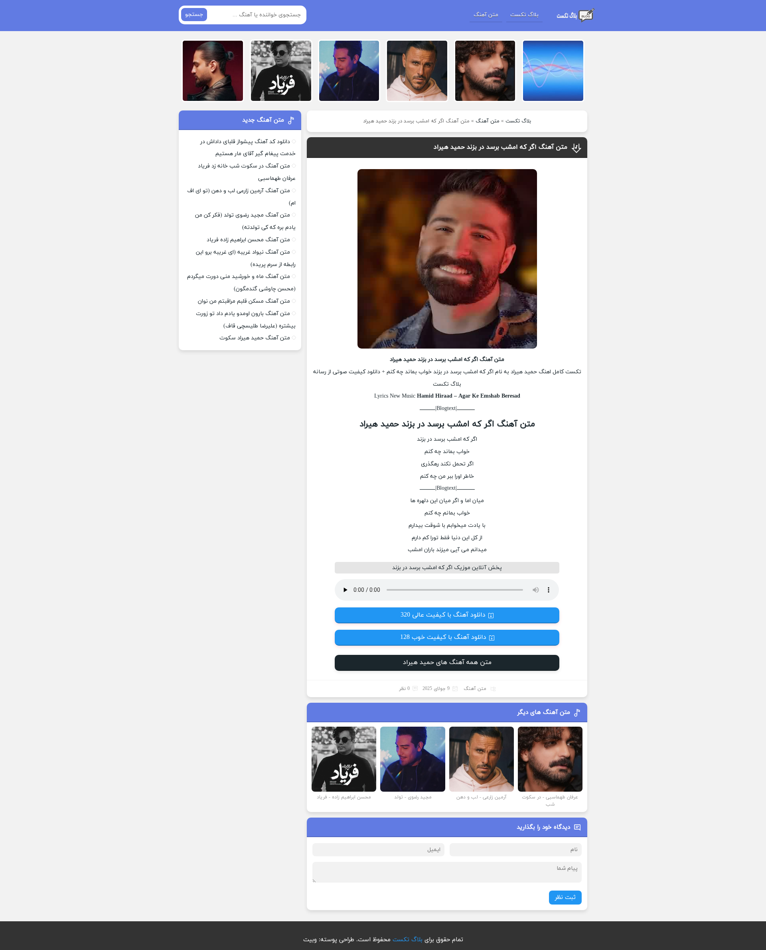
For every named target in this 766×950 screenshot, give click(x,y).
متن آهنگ (486, 15)
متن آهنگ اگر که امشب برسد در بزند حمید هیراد (500, 147)
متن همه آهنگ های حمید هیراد (447, 662)
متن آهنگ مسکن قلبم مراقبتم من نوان (244, 301)
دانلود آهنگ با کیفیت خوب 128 (443, 637)
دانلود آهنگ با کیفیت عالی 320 (443, 615)
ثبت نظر (565, 897)
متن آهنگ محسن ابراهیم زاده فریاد (248, 240)
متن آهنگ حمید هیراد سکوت (254, 338)
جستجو (194, 14)
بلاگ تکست (524, 15)
